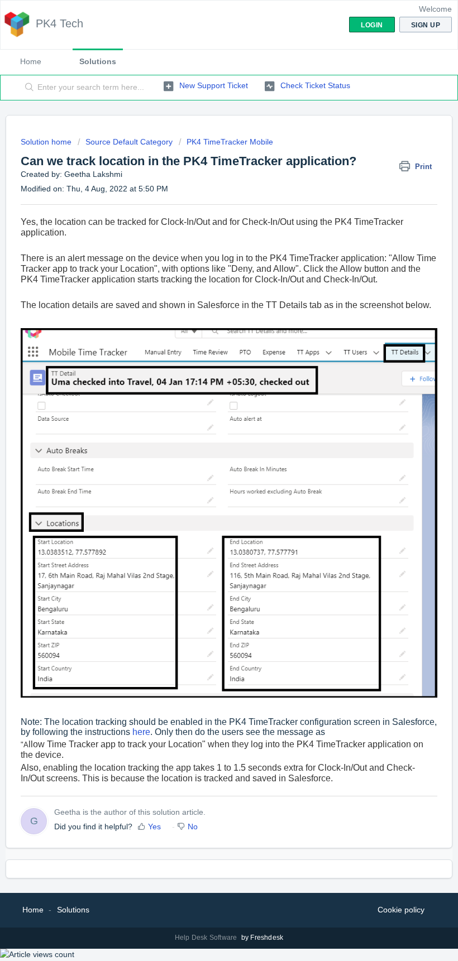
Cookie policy (401, 909)
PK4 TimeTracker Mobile (230, 141)
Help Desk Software (207, 937)
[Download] (208, 480)
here (141, 732)
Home (30, 61)
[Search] (27, 87)
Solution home (47, 141)
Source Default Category (129, 141)
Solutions (97, 61)
